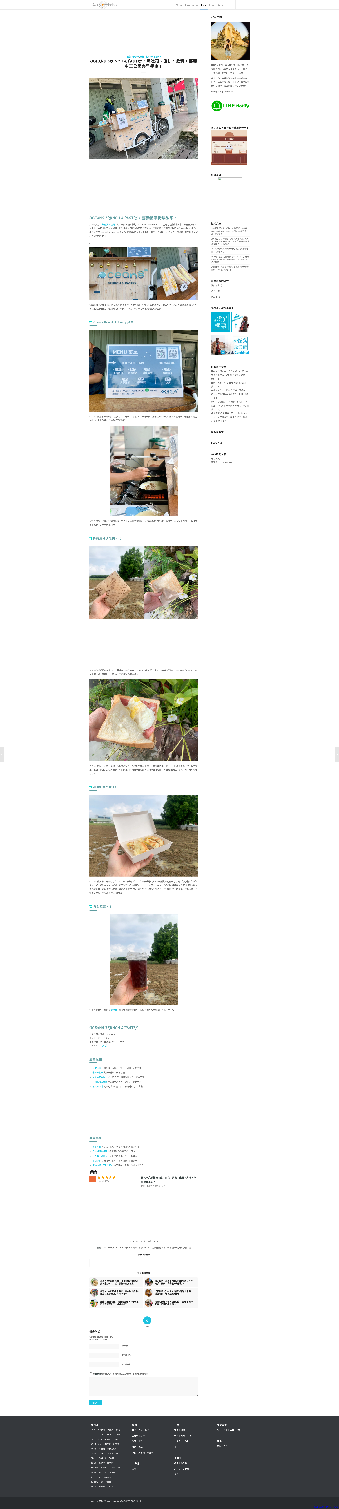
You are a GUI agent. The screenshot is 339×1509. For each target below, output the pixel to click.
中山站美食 (101, 1430)
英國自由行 (109, 1482)
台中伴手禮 (99, 1434)
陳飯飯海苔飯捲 (107, 224)
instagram (216, 91)
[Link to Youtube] (248, 5)
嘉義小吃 (93, 1458)
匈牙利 (150, 1452)
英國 (101, 1482)
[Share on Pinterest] (135, 1263)
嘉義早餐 (187, 1247)
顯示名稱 (125, 1346)
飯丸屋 (95, 1086)
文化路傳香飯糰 (99, 1081)
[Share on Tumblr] (153, 1263)
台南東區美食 (111, 1449)
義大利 (135, 1435)
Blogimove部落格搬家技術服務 (326, 1507)
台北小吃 (107, 1439)
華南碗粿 (96, 1160)
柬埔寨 (177, 1468)
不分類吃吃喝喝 (132, 56)
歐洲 (118, 1468)
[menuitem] (179, 4)
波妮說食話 (216, 285)
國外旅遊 (110, 1463)
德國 (140, 1430)
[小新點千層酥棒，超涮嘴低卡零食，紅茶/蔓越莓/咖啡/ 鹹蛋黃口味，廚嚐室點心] (2, 754)
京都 (183, 1435)
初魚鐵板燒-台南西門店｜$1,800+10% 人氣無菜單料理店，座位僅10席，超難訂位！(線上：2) (229, 417)
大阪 (176, 1435)
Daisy (155, 1241)
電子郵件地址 (126, 1355)
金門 (225, 1446)
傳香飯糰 (96, 1067)
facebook (228, 91)
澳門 (105, 1472)
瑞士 (92, 1477)
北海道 (118, 1430)
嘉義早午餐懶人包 (100, 1156)
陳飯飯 (114, 1009)
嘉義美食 (157, 56)
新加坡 (184, 1463)
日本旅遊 (112, 1468)
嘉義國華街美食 (176, 1247)
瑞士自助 (99, 1477)
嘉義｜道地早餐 (146, 56)
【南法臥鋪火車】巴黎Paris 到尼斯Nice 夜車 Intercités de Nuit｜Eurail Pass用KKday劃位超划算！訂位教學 (229, 231)
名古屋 (177, 1441)
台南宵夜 (116, 1444)
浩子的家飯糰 (98, 1077)
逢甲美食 (93, 1487)
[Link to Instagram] (244, 5)
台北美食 (116, 1439)
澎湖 (219, 1446)
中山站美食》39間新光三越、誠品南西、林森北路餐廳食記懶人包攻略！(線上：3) (229, 394)
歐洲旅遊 (93, 1472)
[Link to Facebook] (240, 5)
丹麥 (134, 1447)
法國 (100, 1472)
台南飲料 (110, 1454)
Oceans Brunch (110, 1247)
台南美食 (102, 1454)
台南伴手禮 (107, 1444)
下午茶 (93, 1430)
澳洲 (134, 1468)
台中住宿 (109, 1434)
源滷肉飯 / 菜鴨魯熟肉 (102, 1165)
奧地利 (141, 1452)
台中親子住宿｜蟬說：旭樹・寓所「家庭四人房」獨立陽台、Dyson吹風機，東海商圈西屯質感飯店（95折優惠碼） (230, 241)
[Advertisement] (143, 32)
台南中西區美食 (96, 1444)
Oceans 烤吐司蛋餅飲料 (128, 1247)
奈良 (189, 1435)
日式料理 (103, 1468)
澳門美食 (113, 1472)
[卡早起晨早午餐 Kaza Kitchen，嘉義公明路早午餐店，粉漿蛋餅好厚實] (337, 754)
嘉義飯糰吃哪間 (99, 1151)
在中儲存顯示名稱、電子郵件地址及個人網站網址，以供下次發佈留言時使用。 (121, 1373)
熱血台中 (215, 291)
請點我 (104, 1045)
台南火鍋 (93, 1454)
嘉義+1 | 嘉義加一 (228, 296)
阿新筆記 (215, 296)
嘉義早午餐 (102, 1458)
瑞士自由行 (94, 1482)
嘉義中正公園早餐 (146, 1247)
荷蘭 (134, 1441)
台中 (92, 1434)
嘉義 (117, 1454)
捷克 (134, 1452)
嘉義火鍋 (93, 1463)
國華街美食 (94, 1468)
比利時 (141, 1441)
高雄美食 (110, 1487)
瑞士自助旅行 (108, 1477)
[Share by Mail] (171, 1263)
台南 (238, 1430)
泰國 (176, 1463)
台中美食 (117, 1434)
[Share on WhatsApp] (117, 1263)
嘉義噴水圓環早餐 (161, 1247)
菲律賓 (186, 1468)
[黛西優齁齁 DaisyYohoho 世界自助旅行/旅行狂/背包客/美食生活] (103, 4)
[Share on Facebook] (99, 1263)
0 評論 (143, 1241)
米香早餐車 (97, 1072)
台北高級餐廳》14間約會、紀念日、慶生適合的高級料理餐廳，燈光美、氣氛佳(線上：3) (230, 405)
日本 (101, 1086)
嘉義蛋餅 (96, 1146)
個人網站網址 (126, 1364)
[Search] (229, 4)
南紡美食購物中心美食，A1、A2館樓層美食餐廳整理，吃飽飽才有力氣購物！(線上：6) (229, 375)
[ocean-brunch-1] (143, 118)
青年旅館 (102, 1487)
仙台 (176, 1447)
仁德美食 (110, 1430)
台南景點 (102, 1449)
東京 (176, 1430)
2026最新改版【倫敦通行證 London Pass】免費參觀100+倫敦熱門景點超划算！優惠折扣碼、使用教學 (230, 259)
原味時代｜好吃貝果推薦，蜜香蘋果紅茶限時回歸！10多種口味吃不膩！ (229, 268)
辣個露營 (242, 296)
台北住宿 (99, 1439)
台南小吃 (93, 1449)
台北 (92, 1439)
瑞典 (140, 1447)
